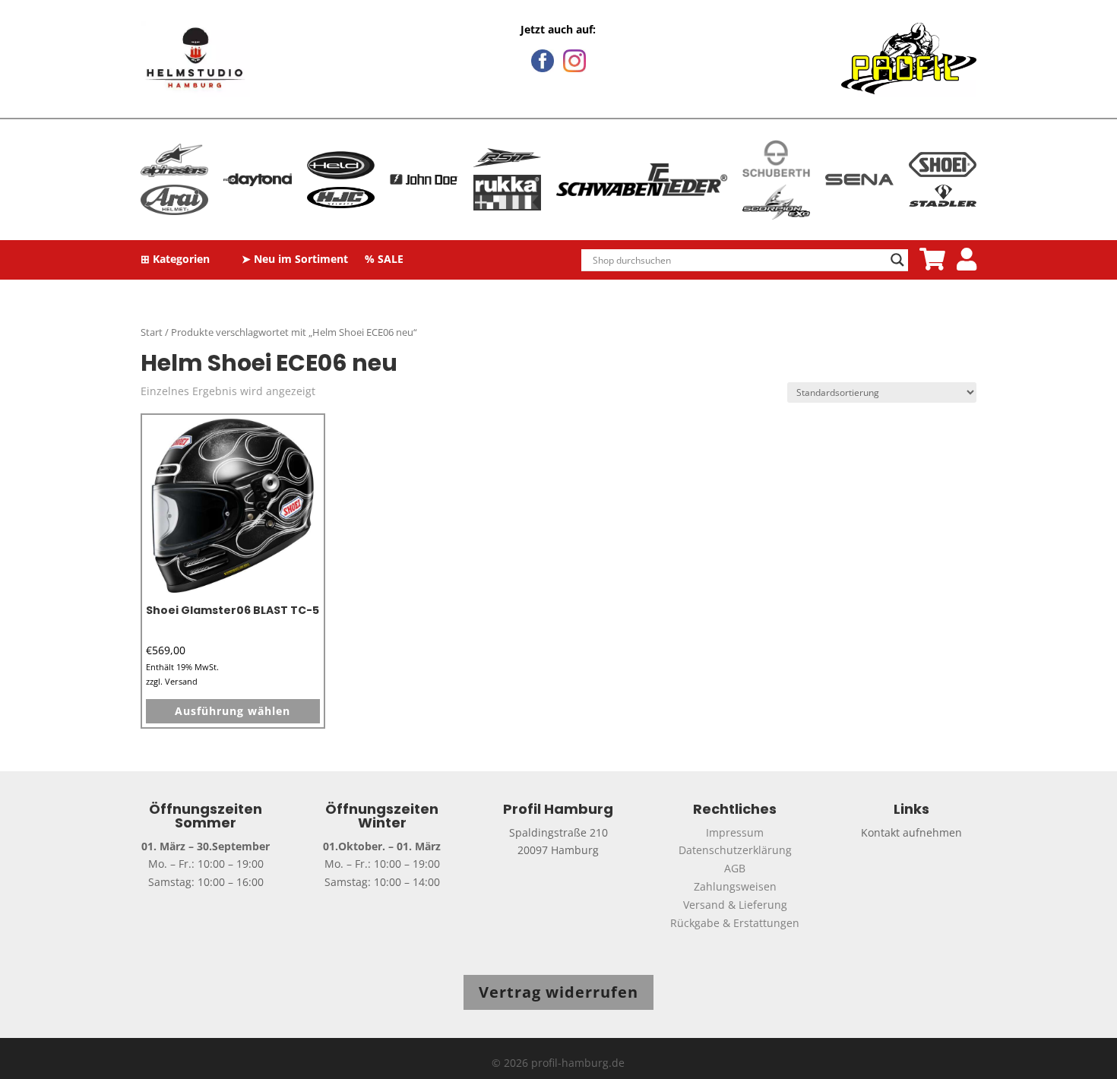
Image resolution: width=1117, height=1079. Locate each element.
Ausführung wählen (232, 711)
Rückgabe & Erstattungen (734, 923)
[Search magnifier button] (897, 260)
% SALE (384, 260)
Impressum (735, 832)
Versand (181, 681)
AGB (734, 868)
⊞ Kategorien (175, 260)
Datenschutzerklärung (735, 850)
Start (152, 332)
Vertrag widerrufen (558, 992)
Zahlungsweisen (735, 886)
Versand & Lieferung (735, 904)
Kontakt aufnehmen (911, 832)
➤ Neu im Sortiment (295, 260)
